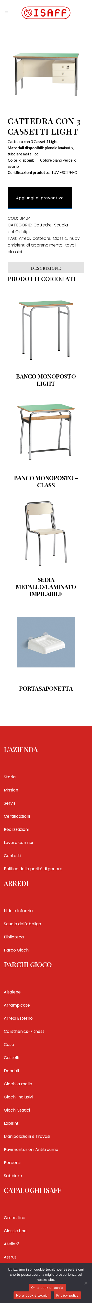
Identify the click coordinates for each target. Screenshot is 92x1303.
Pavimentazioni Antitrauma (31, 1149)
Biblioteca (14, 937)
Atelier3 (11, 1244)
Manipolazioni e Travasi (27, 1136)
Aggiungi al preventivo (40, 197)
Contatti (12, 856)
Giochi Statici (17, 1110)
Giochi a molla (18, 1084)
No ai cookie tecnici (32, 1295)
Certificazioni (17, 816)
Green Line (14, 1218)
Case (9, 1044)
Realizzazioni (16, 829)
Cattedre (42, 225)
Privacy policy (67, 1295)
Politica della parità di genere (33, 869)
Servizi (10, 803)
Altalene (12, 992)
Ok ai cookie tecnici (47, 1288)
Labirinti (11, 1123)
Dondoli (11, 1071)
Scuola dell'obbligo (22, 924)
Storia (10, 777)
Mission (11, 790)
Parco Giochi (16, 950)
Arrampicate (17, 1005)
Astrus (10, 1257)
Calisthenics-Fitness (24, 1031)
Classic (60, 238)
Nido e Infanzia (18, 911)
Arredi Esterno (18, 1018)
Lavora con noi (18, 843)
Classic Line (15, 1231)
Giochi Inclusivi (18, 1097)
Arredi (24, 238)
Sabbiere (13, 1176)
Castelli (11, 1058)
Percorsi (12, 1163)
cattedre (41, 238)
